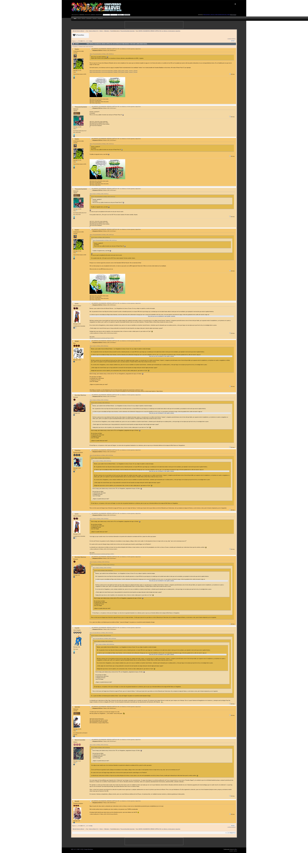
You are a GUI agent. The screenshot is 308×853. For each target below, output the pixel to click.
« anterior (229, 38)
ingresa (93, 14)
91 (84, 41)
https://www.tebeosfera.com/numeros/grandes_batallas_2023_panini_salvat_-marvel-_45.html (113, 72)
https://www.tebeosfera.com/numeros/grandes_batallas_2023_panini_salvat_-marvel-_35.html (113, 70)
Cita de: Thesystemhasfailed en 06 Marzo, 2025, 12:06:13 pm (102, 234)
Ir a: (226, 832)
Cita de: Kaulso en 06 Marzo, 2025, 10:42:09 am (99, 193)
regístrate (99, 14)
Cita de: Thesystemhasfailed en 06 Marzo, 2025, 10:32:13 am (102, 143)
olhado (77, 341)
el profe (77, 628)
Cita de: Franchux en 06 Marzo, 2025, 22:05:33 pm (99, 561)
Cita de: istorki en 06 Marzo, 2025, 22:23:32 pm (99, 744)
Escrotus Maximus (80, 395)
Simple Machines (88, 849)
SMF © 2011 (80, 849)
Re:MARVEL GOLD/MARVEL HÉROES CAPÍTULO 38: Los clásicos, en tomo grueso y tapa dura (116, 48)
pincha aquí (233, 14)
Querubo (132, 31)
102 (87, 41)
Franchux (77, 450)
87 (78, 41)
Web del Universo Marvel (78, 31)
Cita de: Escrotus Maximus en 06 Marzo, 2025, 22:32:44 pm (101, 632)
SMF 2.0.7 (73, 849)
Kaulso (77, 49)
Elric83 (77, 801)
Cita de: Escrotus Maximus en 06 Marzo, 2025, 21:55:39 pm (101, 455)
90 (83, 41)
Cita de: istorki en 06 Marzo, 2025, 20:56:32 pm (100, 402)
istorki (76, 303)
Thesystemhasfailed (125, 31)
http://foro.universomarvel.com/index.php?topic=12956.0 (102, 338)
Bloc (236, 849)
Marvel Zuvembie (80, 740)
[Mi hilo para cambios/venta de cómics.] (75, 328)
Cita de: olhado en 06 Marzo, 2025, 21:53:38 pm (100, 458)
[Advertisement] (154, 24)
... (77, 41)
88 (79, 41)
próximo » (234, 38)
